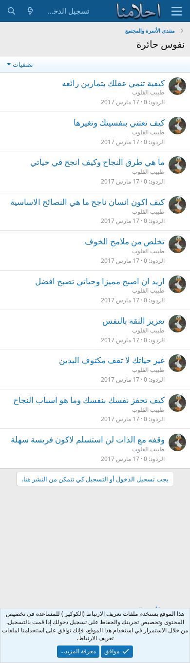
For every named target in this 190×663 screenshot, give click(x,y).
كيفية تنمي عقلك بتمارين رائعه (113, 83)
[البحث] (11, 11)
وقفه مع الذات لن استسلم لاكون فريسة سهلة (88, 439)
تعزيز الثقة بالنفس (133, 320)
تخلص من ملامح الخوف (125, 241)
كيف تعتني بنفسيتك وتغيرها (119, 122)
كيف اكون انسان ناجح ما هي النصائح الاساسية (87, 201)
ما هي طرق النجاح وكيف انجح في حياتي (97, 161)
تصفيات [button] (23, 64)
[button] (176, 11)
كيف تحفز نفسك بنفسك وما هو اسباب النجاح (89, 399)
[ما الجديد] (30, 11)
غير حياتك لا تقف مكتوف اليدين (112, 360)
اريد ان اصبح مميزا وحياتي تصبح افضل (100, 281)
